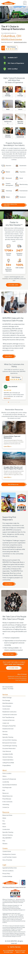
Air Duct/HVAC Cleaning (9, 740)
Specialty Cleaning (7, 737)
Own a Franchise (7, 860)
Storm (4, 826)
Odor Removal (6, 751)
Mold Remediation (7, 703)
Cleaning (5, 734)
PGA (3, 790)
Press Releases (6, 799)
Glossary (4, 843)
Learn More (8, 356)
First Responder (7, 787)
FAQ (3, 840)
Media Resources (7, 796)
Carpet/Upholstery (7, 760)
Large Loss (5, 723)
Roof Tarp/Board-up (8, 717)
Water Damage (7, 697)
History (4, 776)
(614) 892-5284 (13, 285)
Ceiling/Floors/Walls (8, 762)
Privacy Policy (6, 873)
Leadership (5, 782)
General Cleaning (7, 757)
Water (4, 818)
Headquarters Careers (9, 854)
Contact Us (5, 807)
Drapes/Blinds (6, 765)
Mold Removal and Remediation (17, 678)
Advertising (5, 804)
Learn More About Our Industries (10, 205)
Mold (3, 823)
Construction (6, 709)
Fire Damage (6, 700)
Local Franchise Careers (9, 857)
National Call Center (20, 951)
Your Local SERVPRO (8, 951)
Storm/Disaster (6, 706)
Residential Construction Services (17, 676)
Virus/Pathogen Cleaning (9, 745)
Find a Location (6, 773)
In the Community (7, 801)
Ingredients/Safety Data (9, 868)
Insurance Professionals (9, 779)
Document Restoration (9, 748)
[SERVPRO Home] (8, 3)
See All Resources (13, 484)
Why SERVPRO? (7, 838)
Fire (3, 821)
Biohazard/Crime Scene (9, 743)
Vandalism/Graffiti (7, 754)
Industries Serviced (7, 728)
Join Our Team (9, 654)
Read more (7, 398)
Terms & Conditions (7, 870)
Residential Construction (9, 711)
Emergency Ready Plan (9, 726)
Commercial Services (8, 720)
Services (4, 731)
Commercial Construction (9, 714)
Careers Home (6, 851)
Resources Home (7, 815)
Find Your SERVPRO (21, 680)
